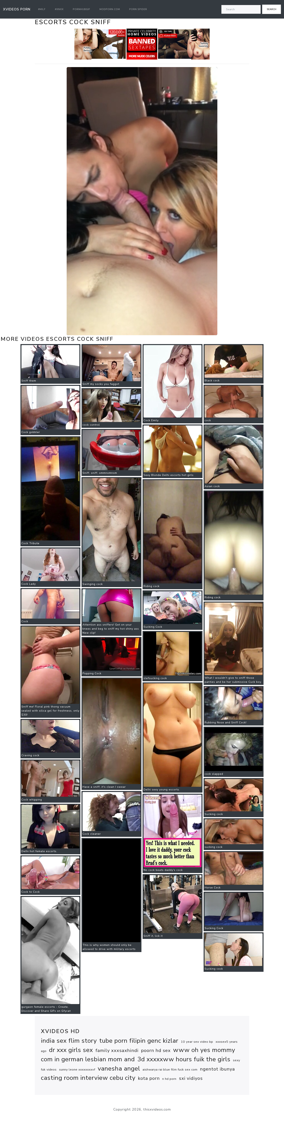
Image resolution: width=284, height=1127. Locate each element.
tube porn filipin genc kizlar (138, 1041)
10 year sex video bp (197, 1042)
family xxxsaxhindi (117, 1050)
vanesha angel (119, 1068)
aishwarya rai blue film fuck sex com (170, 1069)
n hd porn (169, 1079)
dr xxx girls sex (71, 1050)
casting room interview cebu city (88, 1078)
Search (271, 9)
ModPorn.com (109, 9)
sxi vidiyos (191, 1078)
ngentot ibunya (217, 1069)
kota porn (149, 1078)
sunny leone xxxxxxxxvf (77, 1069)
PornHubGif (81, 9)
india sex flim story (69, 1041)
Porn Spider (138, 9)
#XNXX (59, 9)
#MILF (42, 9)
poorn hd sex (156, 1050)
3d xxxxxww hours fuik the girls (183, 1059)
